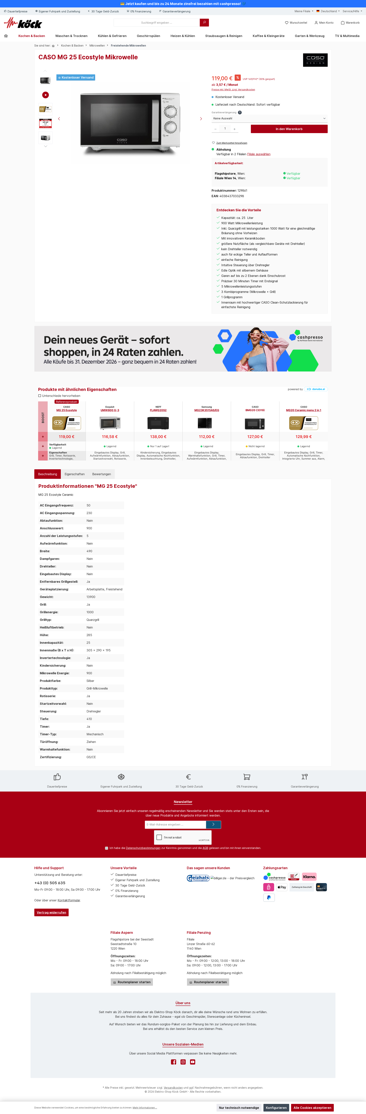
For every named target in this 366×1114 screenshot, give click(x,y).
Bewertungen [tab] (101, 474)
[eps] (268, 887)
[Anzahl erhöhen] (234, 129)
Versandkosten (173, 1087)
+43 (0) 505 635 (49, 883)
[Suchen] (204, 23)
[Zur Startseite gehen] (23, 22)
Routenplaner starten (134, 982)
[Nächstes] (201, 119)
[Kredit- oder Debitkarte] (321, 887)
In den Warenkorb (289, 129)
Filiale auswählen (258, 154)
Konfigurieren (276, 1108)
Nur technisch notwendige (239, 1108)
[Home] (7, 36)
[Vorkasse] (294, 876)
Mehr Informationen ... (145, 1107)
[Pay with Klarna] (309, 876)
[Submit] (213, 825)
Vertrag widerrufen (51, 912)
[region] (121, 119)
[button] (45, 95)
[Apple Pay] (281, 887)
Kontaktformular (69, 900)
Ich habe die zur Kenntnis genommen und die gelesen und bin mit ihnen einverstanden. (185, 848)
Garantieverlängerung (226, 112)
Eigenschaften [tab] (75, 474)
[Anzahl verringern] (215, 129)
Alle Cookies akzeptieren (312, 1108)
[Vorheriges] (59, 119)
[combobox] (157, 23)
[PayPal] (269, 897)
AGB (205, 848)
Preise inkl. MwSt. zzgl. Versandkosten (233, 89)
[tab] (47, 474)
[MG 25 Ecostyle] (130, 123)
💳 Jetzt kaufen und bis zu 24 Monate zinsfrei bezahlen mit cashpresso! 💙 (183, 4)
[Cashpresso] (274, 876)
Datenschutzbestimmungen (143, 848)
